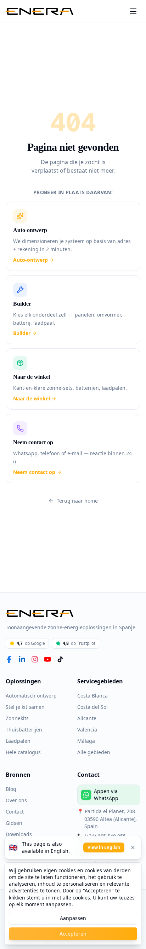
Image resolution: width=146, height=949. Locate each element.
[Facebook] (9, 659)
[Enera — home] (39, 11)
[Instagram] (34, 659)
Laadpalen (18, 740)
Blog (11, 789)
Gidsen (13, 823)
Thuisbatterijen (22, 729)
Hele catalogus (23, 752)
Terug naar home (77, 496)
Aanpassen (73, 918)
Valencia (87, 729)
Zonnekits (16, 718)
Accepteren (73, 934)
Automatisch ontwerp (30, 695)
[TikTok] (60, 659)
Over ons (16, 800)
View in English (104, 847)
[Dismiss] (133, 847)
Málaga (85, 740)
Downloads (18, 834)
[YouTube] (47, 659)
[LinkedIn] (22, 659)
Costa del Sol (92, 707)
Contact (15, 811)
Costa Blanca (92, 695)
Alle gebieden (92, 752)
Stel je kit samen (25, 707)
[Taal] (133, 11)
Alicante (86, 718)
